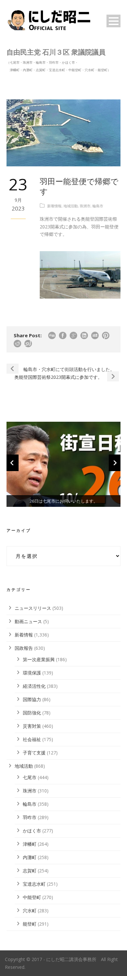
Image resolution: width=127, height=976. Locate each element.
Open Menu (113, 21)
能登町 (29, 924)
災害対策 (32, 726)
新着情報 (54, 205)
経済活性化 (34, 686)
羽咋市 (29, 817)
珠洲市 (85, 205)
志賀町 (29, 870)
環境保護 (32, 673)
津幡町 (29, 844)
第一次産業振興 (39, 659)
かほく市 (32, 831)
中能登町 (32, 897)
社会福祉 (32, 739)
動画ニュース (28, 621)
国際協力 (32, 699)
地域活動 (71, 205)
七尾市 (29, 777)
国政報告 (24, 648)
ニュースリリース (33, 608)
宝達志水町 (34, 884)
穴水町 (29, 910)
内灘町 (29, 857)
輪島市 (97, 205)
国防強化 (32, 713)
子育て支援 (34, 753)
